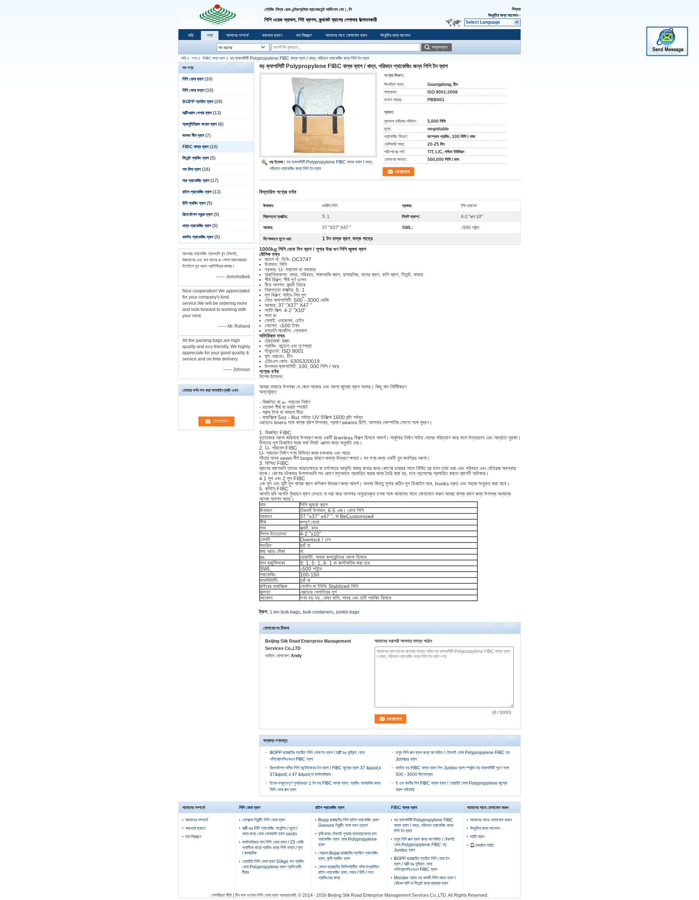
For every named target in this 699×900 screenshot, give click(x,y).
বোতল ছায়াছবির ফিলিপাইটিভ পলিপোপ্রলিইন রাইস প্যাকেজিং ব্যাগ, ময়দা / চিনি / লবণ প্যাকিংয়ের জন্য (348, 872)
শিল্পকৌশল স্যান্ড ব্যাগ (197, 214)
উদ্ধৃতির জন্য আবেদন (503, 15)
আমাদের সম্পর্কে (237, 35)
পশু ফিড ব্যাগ (191, 169)
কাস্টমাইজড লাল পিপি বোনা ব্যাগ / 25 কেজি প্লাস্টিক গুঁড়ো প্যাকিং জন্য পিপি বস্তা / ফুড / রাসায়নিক (273, 848)
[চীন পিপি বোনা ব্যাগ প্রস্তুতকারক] (218, 14)
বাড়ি (190, 35)
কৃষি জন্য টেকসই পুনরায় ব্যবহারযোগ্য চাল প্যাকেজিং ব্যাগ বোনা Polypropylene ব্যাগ (347, 839)
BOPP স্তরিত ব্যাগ (197, 101)
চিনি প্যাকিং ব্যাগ (194, 203)
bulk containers (318, 612)
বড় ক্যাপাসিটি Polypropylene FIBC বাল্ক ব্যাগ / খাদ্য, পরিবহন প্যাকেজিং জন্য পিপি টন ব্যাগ (423, 825)
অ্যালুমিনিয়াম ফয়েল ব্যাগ (199, 124)
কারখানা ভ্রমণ (272, 35)
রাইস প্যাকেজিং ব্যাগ (197, 191)
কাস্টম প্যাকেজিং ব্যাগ (197, 237)
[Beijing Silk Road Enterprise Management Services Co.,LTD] (517, 22)
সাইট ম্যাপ (477, 836)
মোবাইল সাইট (484, 845)
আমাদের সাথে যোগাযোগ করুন (346, 35)
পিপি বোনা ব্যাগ (193, 79)
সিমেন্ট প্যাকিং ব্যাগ (195, 158)
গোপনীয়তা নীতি (221, 895)
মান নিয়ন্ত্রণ (304, 35)
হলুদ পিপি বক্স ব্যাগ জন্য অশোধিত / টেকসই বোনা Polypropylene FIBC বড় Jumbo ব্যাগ (424, 845)
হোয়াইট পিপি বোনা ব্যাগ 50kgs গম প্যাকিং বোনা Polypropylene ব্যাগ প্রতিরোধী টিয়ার (273, 867)
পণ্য (210, 35)
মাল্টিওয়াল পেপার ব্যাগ (197, 112)
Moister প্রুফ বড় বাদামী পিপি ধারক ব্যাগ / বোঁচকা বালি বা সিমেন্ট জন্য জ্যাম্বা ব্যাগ (425, 880)
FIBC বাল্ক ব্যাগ (214, 58)
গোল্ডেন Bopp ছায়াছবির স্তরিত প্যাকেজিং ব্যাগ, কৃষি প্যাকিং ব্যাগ (348, 855)
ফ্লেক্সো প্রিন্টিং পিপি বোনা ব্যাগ (263, 819)
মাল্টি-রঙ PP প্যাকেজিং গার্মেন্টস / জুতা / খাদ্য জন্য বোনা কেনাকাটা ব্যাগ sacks (269, 831)
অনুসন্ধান (439, 47)
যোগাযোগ (402, 171)
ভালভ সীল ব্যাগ (193, 135)
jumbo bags (347, 612)
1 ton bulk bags (285, 612)
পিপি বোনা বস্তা (193, 90)
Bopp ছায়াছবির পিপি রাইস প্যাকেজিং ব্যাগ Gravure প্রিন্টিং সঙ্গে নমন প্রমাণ (348, 822)
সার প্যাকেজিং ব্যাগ (195, 180)
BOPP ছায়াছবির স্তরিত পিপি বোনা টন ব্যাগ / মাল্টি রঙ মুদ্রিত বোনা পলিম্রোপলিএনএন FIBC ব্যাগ (421, 864)
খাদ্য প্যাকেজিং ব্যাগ (196, 225)
